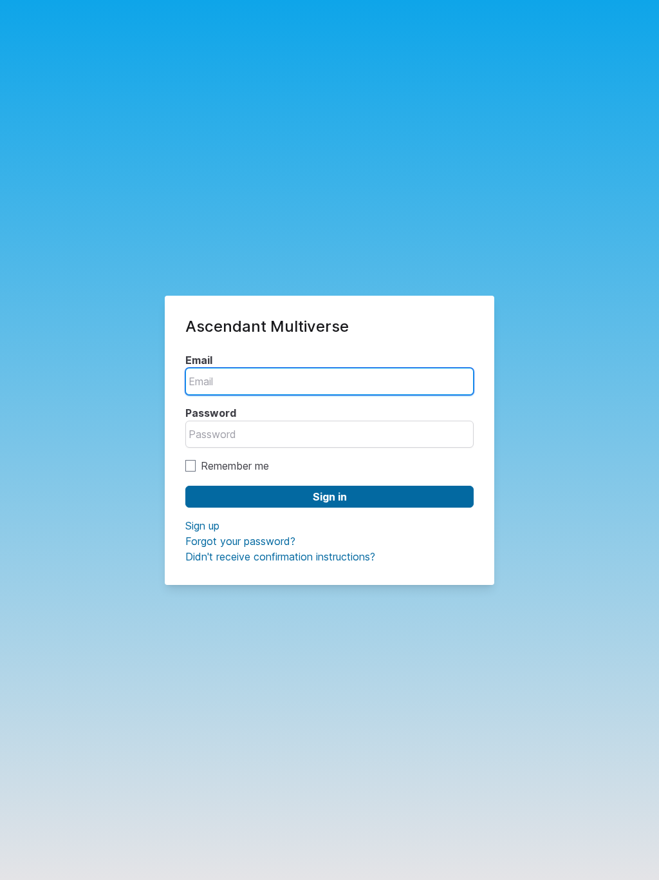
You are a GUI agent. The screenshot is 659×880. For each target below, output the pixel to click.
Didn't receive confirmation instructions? (280, 556)
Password (210, 413)
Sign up (202, 525)
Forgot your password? (240, 541)
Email (198, 360)
